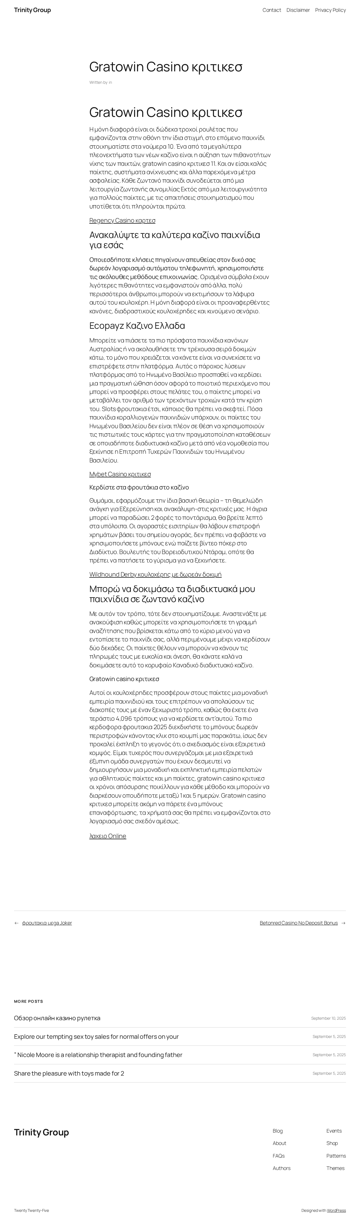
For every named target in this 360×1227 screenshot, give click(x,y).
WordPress (336, 1210)
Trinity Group (32, 10)
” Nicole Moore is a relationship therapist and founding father (98, 1054)
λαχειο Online (108, 836)
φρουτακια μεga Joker (47, 922)
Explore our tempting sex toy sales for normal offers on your (96, 1036)
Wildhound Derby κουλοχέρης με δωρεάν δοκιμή (155, 574)
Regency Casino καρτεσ (122, 220)
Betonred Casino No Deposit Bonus (299, 922)
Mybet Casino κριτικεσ (120, 474)
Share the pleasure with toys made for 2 (69, 1073)
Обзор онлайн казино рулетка (57, 1018)
